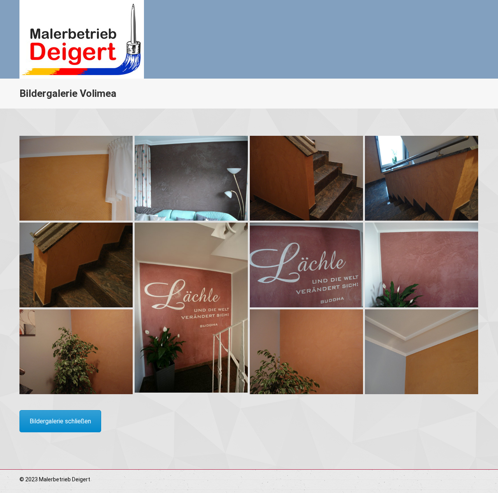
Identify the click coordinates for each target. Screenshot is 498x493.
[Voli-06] (306, 265)
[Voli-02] (306, 178)
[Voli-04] (76, 265)
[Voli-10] (421, 351)
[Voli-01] (191, 178)
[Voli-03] (421, 178)
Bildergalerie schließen (60, 421)
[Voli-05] (191, 308)
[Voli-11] (76, 178)
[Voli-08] (76, 351)
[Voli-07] (421, 265)
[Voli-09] (306, 351)
